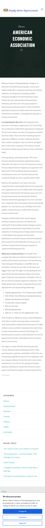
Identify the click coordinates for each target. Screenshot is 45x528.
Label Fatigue (8, 462)
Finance (6, 417)
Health (6, 427)
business (7, 375)
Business (21, 26)
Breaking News (9, 406)
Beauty (6, 401)
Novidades (7, 432)
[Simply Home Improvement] (21, 9)
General (6, 422)
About (4, 492)
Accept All (22, 511)
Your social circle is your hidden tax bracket (21, 449)
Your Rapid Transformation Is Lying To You (20, 476)
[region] (22, 510)
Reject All (22, 523)
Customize (22, 517)
